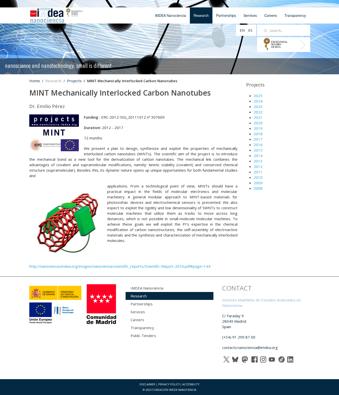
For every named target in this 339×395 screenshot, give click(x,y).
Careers (270, 15)
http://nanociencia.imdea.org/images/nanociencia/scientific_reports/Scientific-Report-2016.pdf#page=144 (119, 266)
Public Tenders (143, 335)
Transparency (295, 15)
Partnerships (226, 15)
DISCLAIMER (147, 384)
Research (201, 15)
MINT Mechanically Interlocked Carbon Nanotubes (120, 93)
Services (250, 15)
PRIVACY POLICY (169, 384)
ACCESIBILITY (191, 384)
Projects (74, 80)
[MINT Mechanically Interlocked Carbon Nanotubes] (54, 132)
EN (243, 30)
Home (34, 80)
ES (250, 30)
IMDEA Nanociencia (170, 15)
